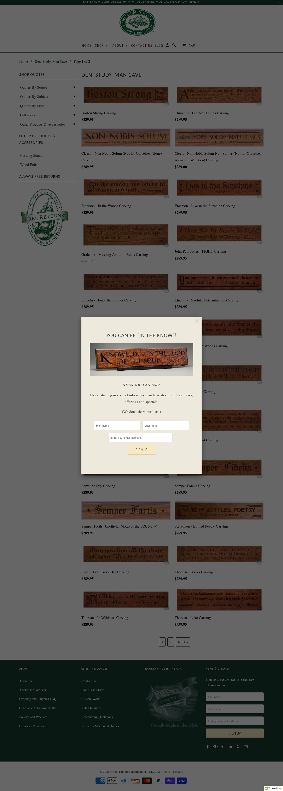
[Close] (197, 321)
